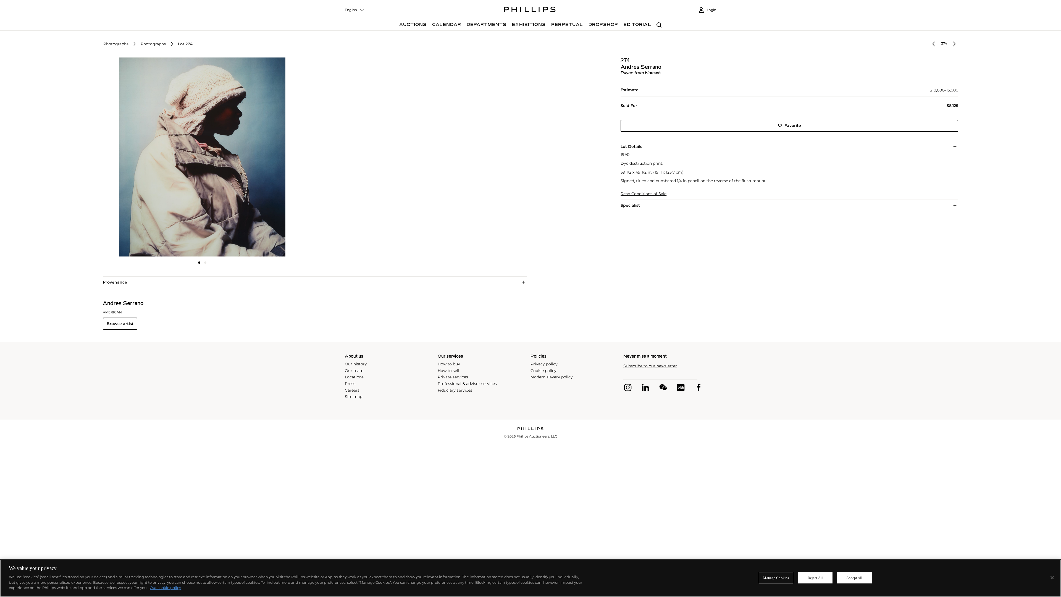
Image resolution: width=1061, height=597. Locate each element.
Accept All (854, 577)
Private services (453, 377)
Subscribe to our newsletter (650, 366)
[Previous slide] (136, 157)
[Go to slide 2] (205, 262)
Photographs (115, 44)
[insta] (627, 387)
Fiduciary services (455, 390)
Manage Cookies (776, 577)
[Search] (659, 25)
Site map (353, 396)
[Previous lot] (933, 44)
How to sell (448, 370)
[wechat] (663, 387)
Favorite (792, 125)
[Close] (1052, 578)
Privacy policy (544, 364)
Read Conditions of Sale (643, 194)
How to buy (449, 364)
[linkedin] (645, 387)
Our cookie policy (165, 587)
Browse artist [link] (120, 323)
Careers (352, 390)
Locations (354, 377)
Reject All (815, 577)
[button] (200, 156)
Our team (354, 370)
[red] (680, 387)
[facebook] (698, 387)
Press (350, 383)
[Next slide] (269, 157)
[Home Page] (530, 10)
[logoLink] (530, 429)
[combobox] (354, 10)
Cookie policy (543, 370)
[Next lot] (954, 44)
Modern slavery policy (551, 377)
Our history (356, 364)
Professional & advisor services (467, 383)
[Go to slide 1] (199, 262)
